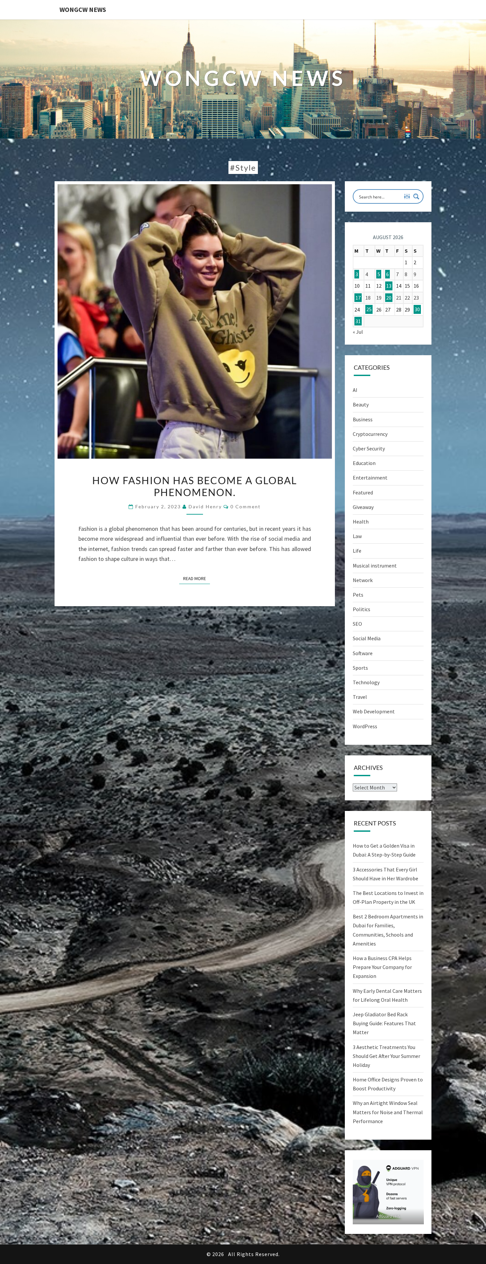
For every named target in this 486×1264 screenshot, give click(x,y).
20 (388, 297)
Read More (196, 578)
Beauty (361, 404)
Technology (366, 682)
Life (357, 550)
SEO (357, 623)
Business (363, 419)
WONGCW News (83, 9)
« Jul (358, 331)
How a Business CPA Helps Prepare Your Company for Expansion (382, 967)
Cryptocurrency (370, 434)
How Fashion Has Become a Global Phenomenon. (194, 486)
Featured (363, 492)
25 (369, 309)
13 (388, 285)
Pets (358, 594)
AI (355, 390)
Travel (360, 697)
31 (358, 321)
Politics (361, 609)
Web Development (374, 711)
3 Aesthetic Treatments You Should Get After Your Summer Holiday (386, 1056)
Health (361, 521)
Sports (360, 667)
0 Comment (245, 506)
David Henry (205, 506)
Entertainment (370, 477)
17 (358, 297)
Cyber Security (369, 448)
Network (363, 580)
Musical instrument (375, 565)
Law (357, 536)
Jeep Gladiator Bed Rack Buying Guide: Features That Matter (384, 1023)
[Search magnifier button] (416, 196)
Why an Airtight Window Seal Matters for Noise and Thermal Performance (388, 1112)
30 (417, 309)
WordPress (365, 726)
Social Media (367, 638)
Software (363, 653)
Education (364, 463)
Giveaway (363, 507)
